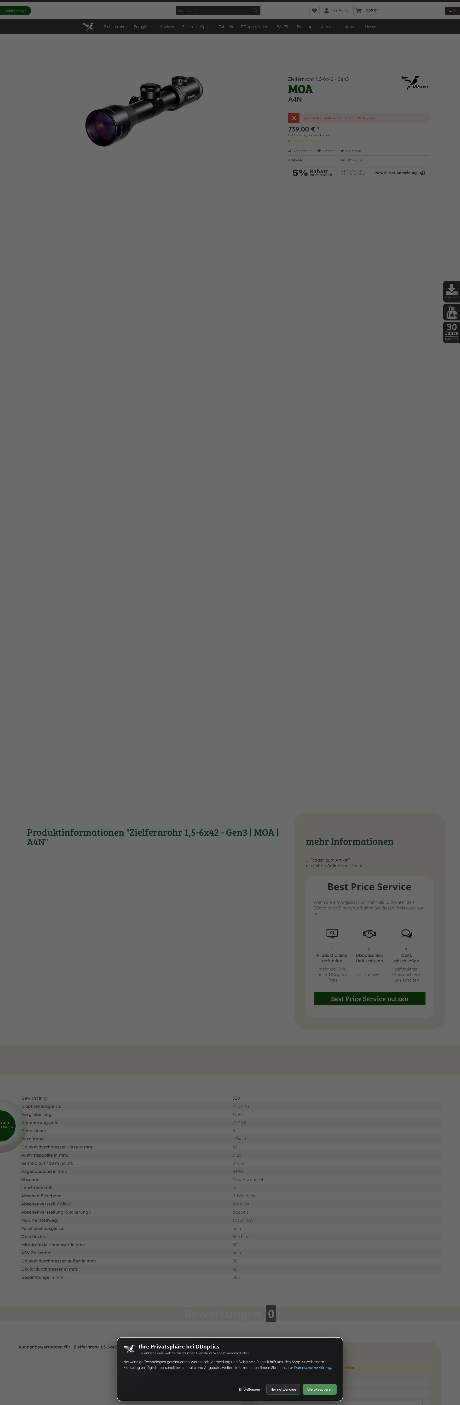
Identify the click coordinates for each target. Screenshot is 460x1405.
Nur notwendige (283, 1389)
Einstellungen (249, 1389)
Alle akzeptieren (320, 1389)
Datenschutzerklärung (312, 1367)
